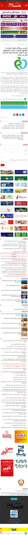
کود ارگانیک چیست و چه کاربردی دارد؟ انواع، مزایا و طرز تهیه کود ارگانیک (13, 265)
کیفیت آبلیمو (17, 123)
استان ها (25, 489)
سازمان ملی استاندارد (20, 126)
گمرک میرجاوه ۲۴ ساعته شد (20, 375)
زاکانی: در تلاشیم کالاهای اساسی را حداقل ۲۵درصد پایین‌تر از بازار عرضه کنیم (11, 295)
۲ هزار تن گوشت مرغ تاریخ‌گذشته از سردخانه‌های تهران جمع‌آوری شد (13, 428)
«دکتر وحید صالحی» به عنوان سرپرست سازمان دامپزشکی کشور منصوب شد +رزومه (14, 246)
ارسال (3, 165)
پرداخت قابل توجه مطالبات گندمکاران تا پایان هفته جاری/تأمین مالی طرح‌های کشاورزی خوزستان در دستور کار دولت (14, 493)
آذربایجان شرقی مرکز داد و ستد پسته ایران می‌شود (11, 290)
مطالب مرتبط (24, 133)
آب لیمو (22, 123)
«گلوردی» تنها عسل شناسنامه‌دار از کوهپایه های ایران (12, 333)
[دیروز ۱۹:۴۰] (24, 282)
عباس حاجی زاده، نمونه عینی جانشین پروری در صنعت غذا (15, 276)
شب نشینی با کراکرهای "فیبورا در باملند (13, 285)
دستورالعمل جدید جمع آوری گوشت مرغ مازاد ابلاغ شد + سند (14, 366)
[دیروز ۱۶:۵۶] (24, 287)
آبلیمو (13, 128)
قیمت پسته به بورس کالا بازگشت (19, 379)
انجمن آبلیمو (22, 128)
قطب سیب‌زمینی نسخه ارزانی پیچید (19, 377)
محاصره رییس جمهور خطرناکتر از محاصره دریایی (17, 274)
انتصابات (25, 239)
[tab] (14, 254)
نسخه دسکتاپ (14, 499)
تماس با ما (16, 1)
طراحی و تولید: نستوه (13, 522)
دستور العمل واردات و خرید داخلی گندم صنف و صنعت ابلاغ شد (14, 273)
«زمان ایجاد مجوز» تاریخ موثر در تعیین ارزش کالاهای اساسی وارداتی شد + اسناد (14, 413)
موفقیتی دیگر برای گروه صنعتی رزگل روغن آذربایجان (11, 328)
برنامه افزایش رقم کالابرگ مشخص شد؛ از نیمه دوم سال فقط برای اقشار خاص (13, 382)
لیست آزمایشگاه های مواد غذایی (20, 309)
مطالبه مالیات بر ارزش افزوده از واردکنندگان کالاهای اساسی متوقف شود (14, 406)
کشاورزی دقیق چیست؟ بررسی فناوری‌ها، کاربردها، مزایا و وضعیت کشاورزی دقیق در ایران (13, 356)
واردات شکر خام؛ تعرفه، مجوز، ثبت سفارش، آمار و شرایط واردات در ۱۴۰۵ (14, 395)
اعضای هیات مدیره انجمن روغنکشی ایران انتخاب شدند (15, 263)
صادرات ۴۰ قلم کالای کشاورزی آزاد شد (18, 425)
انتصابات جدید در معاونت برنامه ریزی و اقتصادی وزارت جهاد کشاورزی (14, 249)
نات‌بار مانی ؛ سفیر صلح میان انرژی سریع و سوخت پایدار (11, 324)
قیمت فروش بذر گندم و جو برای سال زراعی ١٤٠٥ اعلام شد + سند (13, 261)
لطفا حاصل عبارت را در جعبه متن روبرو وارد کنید (18, 160)
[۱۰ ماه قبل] (24, 329)
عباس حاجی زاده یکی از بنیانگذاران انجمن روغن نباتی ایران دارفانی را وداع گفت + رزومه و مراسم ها (13, 259)
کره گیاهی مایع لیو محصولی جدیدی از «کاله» (12, 318)
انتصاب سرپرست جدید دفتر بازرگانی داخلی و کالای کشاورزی (14, 244)
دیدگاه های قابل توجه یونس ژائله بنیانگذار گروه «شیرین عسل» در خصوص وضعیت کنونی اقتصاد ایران (13, 409)
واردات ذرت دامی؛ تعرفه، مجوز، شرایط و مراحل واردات (16, 385)
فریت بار (25, 307)
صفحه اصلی (24, 40)
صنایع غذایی (11, 123)
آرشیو (10, 1)
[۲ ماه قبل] (24, 320)
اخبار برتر (19, 40)
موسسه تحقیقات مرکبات (6, 128)
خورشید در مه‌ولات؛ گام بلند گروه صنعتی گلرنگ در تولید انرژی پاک (11, 281)
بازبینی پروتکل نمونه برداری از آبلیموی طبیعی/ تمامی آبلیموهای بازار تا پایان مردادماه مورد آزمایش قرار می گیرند (14, 51)
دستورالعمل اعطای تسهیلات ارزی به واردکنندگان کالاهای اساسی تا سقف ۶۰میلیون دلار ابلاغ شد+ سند (13, 372)
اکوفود (17, 128)
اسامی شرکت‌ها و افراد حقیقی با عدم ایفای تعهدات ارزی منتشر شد (14, 416)
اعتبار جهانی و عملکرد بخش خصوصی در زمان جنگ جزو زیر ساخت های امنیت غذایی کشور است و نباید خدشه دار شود (13, 402)
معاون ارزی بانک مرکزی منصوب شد (19, 251)
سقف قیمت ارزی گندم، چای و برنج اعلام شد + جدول (16, 269)
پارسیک (5, 126)
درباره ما (20, 1)
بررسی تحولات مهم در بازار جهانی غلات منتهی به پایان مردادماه (14, 387)
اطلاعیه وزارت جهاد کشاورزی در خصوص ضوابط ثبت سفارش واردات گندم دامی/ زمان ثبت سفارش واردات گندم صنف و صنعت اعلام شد (13, 360)
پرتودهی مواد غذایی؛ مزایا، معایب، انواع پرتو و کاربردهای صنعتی (13, 268)
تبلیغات (7, 1)
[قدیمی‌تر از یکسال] (24, 334)
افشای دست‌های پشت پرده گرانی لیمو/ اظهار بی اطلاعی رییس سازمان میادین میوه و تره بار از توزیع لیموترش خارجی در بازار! (12, 138)
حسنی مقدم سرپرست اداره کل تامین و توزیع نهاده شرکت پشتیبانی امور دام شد (15, 241)
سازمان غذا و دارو (12, 126)
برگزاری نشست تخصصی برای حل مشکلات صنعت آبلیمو (12, 135)
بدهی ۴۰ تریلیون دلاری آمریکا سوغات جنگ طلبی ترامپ (15, 423)
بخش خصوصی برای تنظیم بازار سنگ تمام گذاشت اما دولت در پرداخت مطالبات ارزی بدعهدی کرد (14, 420)
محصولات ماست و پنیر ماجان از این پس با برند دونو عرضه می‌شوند (11, 300)
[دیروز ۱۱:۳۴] (24, 292)
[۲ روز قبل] (24, 297)
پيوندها (13, 1)
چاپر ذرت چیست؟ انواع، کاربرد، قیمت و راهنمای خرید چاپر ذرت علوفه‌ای (14, 368)
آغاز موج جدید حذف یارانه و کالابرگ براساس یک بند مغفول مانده (13, 271)
